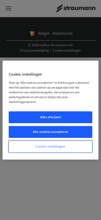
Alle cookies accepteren (50, 131)
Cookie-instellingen (50, 146)
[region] (50, 110)
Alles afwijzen (50, 117)
